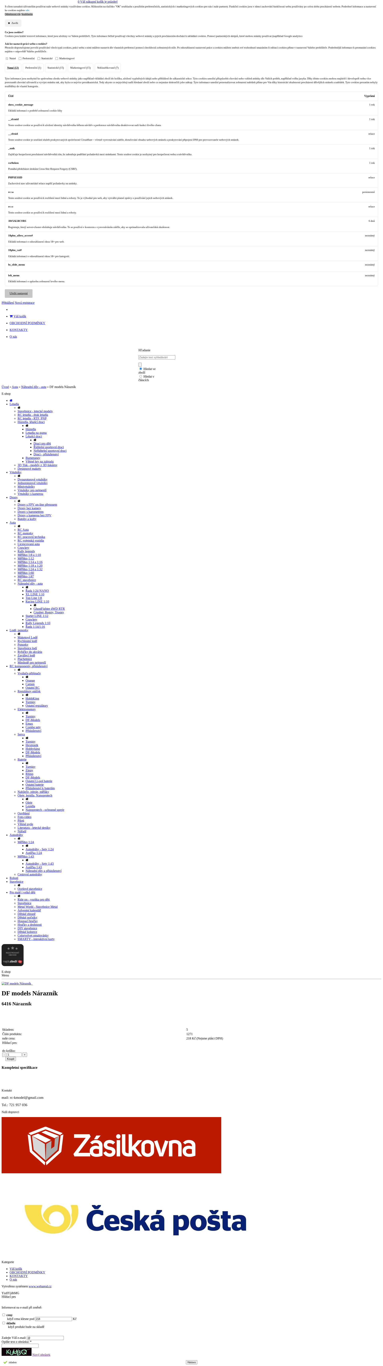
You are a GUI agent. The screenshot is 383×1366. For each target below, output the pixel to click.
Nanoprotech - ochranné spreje (45, 809)
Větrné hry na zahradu (40, 461)
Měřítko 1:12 (26, 558)
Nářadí (22, 831)
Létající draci (34, 436)
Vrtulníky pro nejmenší (32, 490)
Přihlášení (8, 302)
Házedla (31, 429)
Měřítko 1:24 (26, 842)
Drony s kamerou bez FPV (34, 515)
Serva (21, 734)
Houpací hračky (28, 921)
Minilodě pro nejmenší (32, 662)
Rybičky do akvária (30, 651)
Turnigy (31, 702)
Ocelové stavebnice (30, 888)
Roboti (14, 878)
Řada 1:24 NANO (37, 590)
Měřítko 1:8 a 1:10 (29, 555)
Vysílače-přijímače (29, 673)
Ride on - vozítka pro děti (34, 899)
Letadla (14, 404)
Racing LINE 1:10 (37, 601)
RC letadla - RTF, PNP (32, 418)
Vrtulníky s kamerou (30, 493)
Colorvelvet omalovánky (33, 935)
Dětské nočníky (27, 917)
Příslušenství (33, 730)
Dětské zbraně (27, 914)
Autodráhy (16, 835)
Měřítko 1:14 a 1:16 (30, 562)
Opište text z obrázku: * (17, 1341)
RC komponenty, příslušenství (28, 666)
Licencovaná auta (29, 544)
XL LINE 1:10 (35, 594)
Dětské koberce (27, 932)
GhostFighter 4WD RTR (49, 608)
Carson (30, 684)
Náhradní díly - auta (33, 387)
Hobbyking (33, 748)
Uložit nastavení (19, 293)
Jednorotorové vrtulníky (33, 483)
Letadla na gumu (36, 432)
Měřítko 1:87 (26, 576)
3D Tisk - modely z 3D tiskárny (37, 465)
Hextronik (32, 745)
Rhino (29, 774)
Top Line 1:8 (34, 598)
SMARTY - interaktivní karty (36, 939)
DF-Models (33, 720)
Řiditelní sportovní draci (49, 447)
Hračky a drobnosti (30, 924)
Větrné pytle (25, 824)
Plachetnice (25, 659)
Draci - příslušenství (46, 454)
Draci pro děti (42, 443)
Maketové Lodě (28, 637)
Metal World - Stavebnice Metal (38, 906)
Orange (30, 680)
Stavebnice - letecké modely (35, 411)
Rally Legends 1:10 (38, 623)
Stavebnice (16, 881)
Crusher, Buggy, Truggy (49, 612)
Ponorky (23, 644)
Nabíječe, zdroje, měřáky (33, 792)
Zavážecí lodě (26, 655)
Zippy (29, 770)
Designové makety (29, 468)
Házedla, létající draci (31, 422)
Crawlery (23, 547)
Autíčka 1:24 (34, 853)
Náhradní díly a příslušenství (43, 871)
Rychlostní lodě (27, 641)
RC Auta (23, 529)
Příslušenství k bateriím (40, 788)
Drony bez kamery (29, 508)
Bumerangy (33, 458)
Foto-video (24, 817)
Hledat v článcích (146, 378)
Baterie (22, 759)
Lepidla (30, 806)
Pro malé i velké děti (22, 892)
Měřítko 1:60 (26, 572)
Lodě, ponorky (19, 630)
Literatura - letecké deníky (34, 827)
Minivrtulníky (26, 486)
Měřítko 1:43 (26, 856)
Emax (29, 723)
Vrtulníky (16, 472)
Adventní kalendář (29, 910)
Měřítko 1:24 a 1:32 (30, 569)
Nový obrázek (41, 1354)
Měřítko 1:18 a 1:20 (30, 565)
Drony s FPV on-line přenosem (37, 504)
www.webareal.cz (40, 1286)
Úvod (5, 387)
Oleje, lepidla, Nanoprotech (35, 795)
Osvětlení (24, 813)
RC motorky (25, 533)
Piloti (21, 820)
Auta (15, 387)
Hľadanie (144, 350)
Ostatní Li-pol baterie (39, 781)
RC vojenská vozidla (31, 540)
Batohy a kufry (27, 519)
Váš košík (20, 316)
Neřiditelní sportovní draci (50, 450)
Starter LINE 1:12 (37, 616)
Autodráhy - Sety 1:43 (40, 863)
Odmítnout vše (13, 14)
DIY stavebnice (27, 928)
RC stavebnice (27, 580)
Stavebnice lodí (27, 648)
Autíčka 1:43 (34, 867)
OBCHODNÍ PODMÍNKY (27, 323)
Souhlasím (27, 14)
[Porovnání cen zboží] (13, 965)
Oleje (29, 802)
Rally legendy (26, 551)
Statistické (47, 58)
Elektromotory (27, 709)
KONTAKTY (19, 330)
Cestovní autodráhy (30, 874)
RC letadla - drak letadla (33, 415)
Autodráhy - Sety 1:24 (40, 849)
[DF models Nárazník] (17, 983)
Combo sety (33, 727)
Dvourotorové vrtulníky (32, 479)
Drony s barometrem (30, 511)
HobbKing (32, 698)
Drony (14, 497)
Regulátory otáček (29, 691)
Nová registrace (25, 302)
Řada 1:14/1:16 (35, 626)
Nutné (12, 58)
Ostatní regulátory (37, 705)
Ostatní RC (33, 687)
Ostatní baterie (35, 784)
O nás (13, 336)
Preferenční (29, 58)
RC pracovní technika (31, 537)
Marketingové (67, 58)
